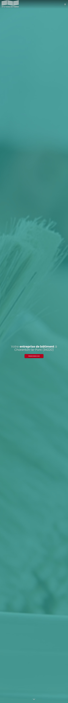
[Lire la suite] (34, 699)
